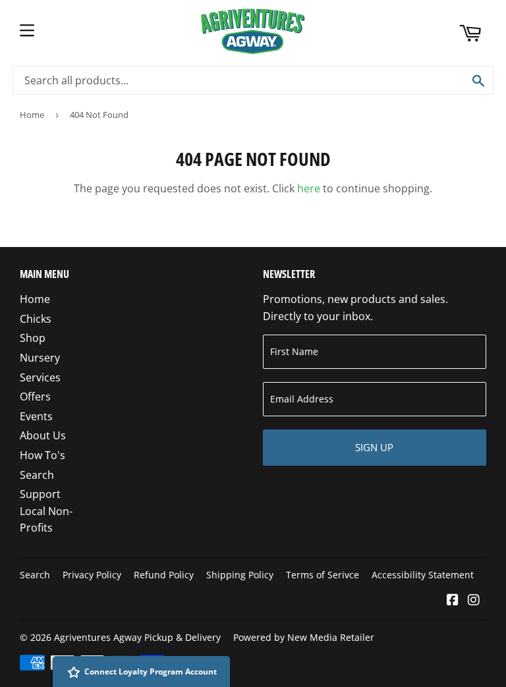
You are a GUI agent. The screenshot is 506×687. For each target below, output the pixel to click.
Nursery (40, 357)
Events (36, 416)
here (308, 188)
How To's (42, 455)
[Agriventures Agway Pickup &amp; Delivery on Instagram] (474, 600)
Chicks (35, 319)
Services (40, 377)
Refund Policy (164, 574)
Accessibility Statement (423, 574)
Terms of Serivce (322, 574)
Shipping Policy (239, 574)
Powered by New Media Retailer (303, 637)
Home (32, 115)
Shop (32, 338)
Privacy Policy (92, 574)
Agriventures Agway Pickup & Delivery (137, 637)
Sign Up (374, 447)
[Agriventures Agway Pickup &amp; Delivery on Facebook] (453, 600)
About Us (43, 435)
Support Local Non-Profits (46, 511)
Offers (35, 396)
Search (37, 475)
